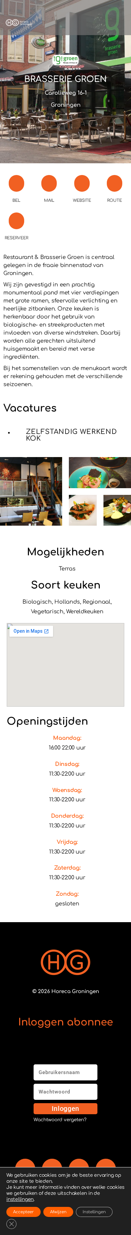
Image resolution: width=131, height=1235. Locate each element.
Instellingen (94, 1212)
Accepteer (23, 1212)
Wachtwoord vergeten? (60, 1120)
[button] (79, 22)
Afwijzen (58, 1212)
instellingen (20, 1199)
